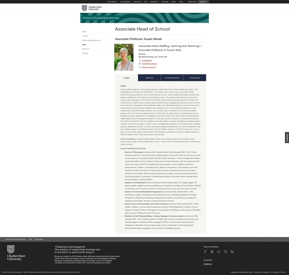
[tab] (126, 77)
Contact (85, 53)
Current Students (125, 1)
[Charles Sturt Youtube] (218, 252)
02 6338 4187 (147, 61)
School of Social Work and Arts (15, 239)
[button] (287, 137)
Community (164, 1)
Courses (85, 36)
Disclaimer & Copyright (262, 272)
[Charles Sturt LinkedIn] (232, 252)
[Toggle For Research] (106, 49)
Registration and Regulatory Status (242, 272)
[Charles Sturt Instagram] (225, 252)
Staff (145, 1)
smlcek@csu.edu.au (149, 64)
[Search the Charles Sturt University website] (204, 8)
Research (85, 49)
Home (84, 31)
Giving (181, 1)
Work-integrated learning (91, 40)
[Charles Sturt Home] (105, 1)
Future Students (112, 1)
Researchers (154, 1)
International (137, 1)
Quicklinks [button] (203, 1)
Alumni (173, 1)
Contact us (208, 264)
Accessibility (275, 272)
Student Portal (192, 1)
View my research (148, 67)
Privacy (283, 272)
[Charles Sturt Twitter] (211, 252)
